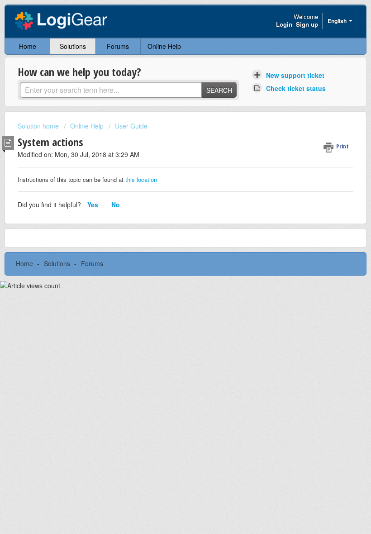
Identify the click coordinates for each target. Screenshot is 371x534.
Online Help (164, 46)
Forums (118, 46)
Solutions (73, 46)
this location (140, 179)
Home (27, 46)
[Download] (169, 262)
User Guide (131, 125)
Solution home (39, 125)
